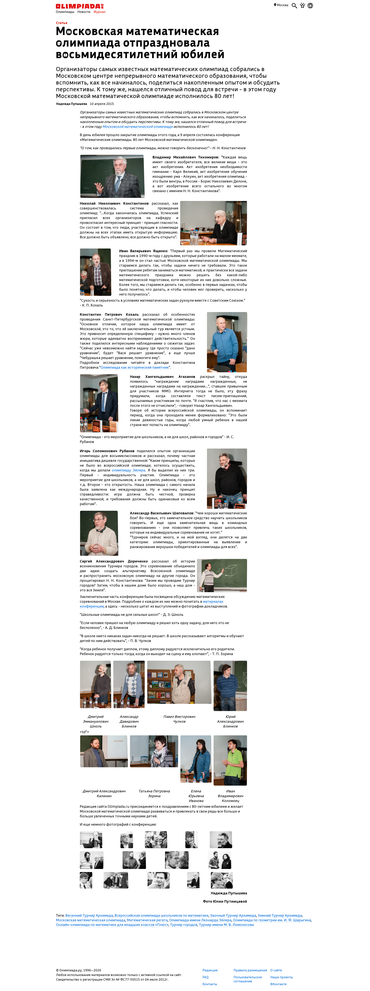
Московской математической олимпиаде (138, 126)
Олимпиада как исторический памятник (135, 367)
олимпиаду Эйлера (128, 470)
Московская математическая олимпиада (90, 920)
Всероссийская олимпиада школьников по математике (161, 915)
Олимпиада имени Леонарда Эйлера (200, 920)
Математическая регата (147, 920)
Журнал (99, 12)
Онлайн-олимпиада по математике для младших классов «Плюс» (112, 924)
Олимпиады (65, 12)
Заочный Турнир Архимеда (233, 915)
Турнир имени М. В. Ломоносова (226, 924)
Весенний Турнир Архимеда (89, 915)
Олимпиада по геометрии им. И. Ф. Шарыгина (272, 920)
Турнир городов (183, 924)
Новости (83, 12)
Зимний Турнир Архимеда (280, 915)
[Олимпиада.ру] (79, 6)
